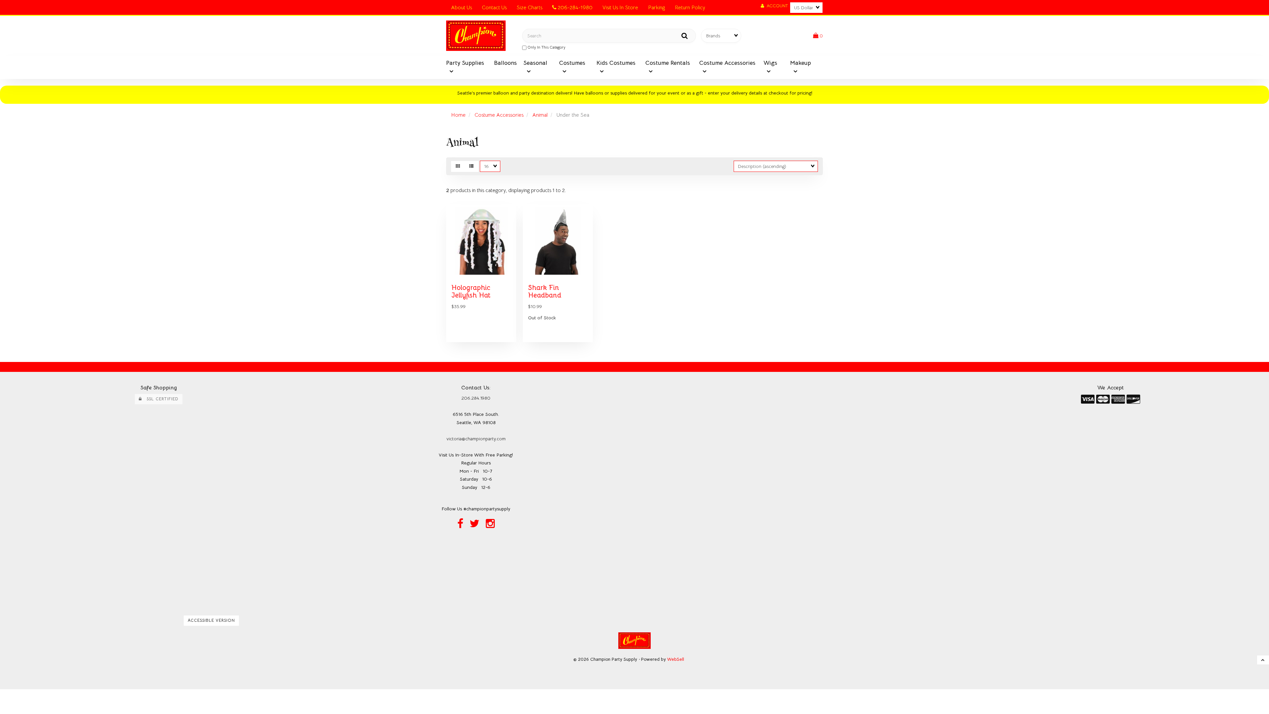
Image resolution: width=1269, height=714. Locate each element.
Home (458, 115)
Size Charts (529, 7)
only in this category (545, 47)
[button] (818, 35)
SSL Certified (160, 399)
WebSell (675, 659)
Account (776, 6)
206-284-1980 (575, 7)
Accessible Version (211, 620)
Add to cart (495, 346)
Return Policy (690, 7)
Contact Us (494, 7)
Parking (656, 7)
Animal (540, 115)
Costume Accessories (499, 115)
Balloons (505, 62)
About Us (461, 7)
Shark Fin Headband (544, 291)
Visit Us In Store (620, 7)
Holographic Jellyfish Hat (470, 291)
